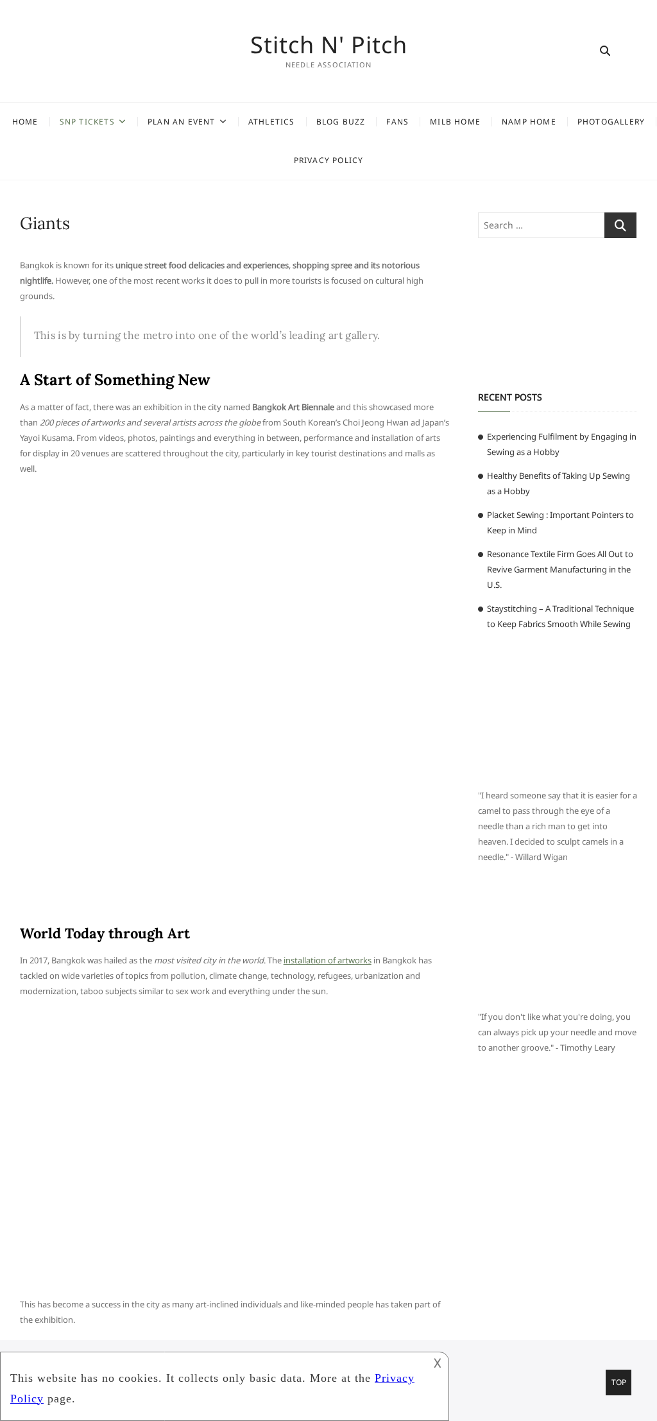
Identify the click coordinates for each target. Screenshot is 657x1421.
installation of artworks (327, 960)
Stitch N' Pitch (328, 45)
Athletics (271, 121)
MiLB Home (455, 121)
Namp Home (529, 121)
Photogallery (611, 121)
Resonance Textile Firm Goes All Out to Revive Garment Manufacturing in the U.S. (560, 569)
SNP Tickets (87, 121)
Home (25, 121)
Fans (397, 121)
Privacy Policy (329, 160)
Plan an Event (182, 121)
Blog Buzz (341, 121)
